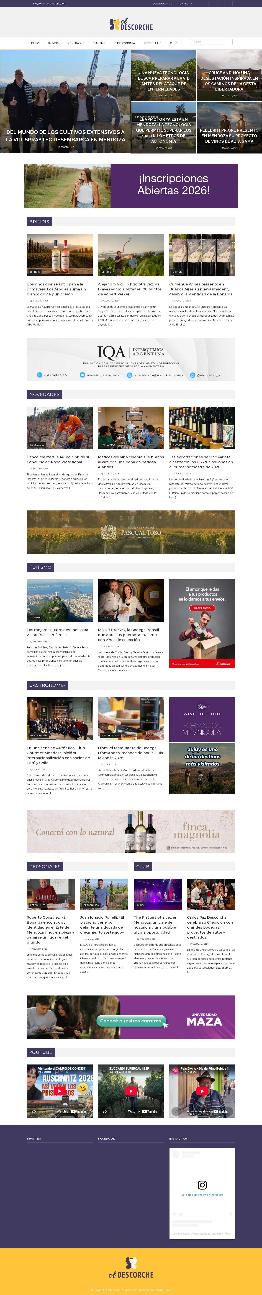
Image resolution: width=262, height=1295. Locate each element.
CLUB (173, 43)
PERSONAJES (152, 43)
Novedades (37, 445)
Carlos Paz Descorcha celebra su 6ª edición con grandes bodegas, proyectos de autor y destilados (210, 927)
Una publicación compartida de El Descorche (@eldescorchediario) (210, 1233)
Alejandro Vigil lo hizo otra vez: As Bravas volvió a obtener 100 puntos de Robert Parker (130, 289)
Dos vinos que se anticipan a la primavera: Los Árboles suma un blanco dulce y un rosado (56, 289)
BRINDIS (53, 43)
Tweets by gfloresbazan (41, 1150)
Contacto (185, 3)
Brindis (35, 272)
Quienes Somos (162, 3)
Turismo (35, 617)
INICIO (35, 43)
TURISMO (99, 43)
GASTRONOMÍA (124, 43)
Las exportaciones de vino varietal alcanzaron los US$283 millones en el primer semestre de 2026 (201, 462)
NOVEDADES (76, 43)
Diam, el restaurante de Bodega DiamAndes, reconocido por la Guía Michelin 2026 (130, 753)
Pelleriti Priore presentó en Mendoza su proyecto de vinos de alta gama (229, 136)
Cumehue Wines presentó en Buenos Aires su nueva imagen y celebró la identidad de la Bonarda (201, 289)
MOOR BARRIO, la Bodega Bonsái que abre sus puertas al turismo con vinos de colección (128, 635)
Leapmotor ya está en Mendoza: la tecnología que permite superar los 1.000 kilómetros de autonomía (163, 130)
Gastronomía (39, 735)
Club (140, 905)
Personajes (37, 905)
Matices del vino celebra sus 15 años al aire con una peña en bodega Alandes (131, 462)
